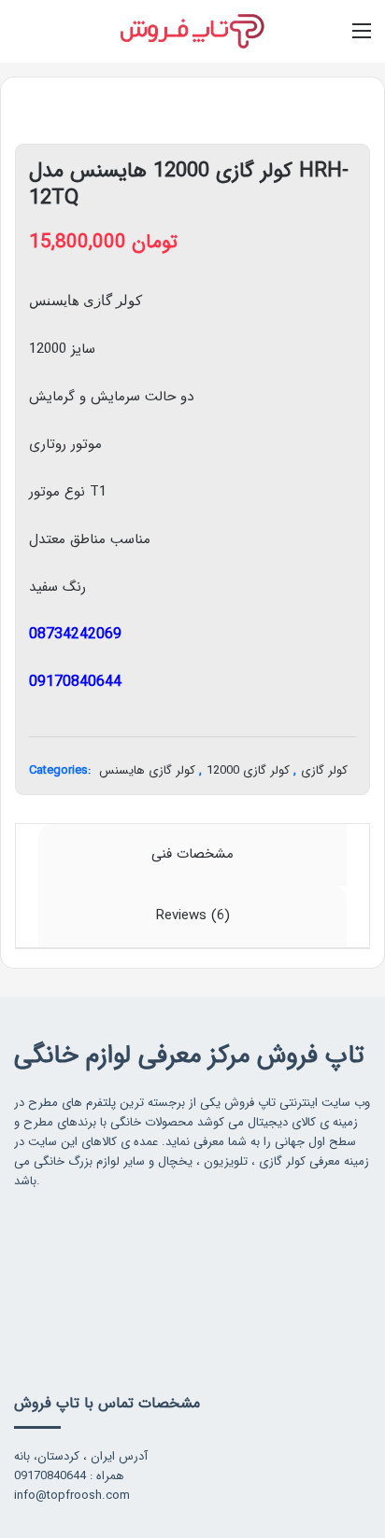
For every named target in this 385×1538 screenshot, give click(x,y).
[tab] (192, 855)
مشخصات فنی (192, 854)
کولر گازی (324, 770)
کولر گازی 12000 (248, 770)
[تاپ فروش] (192, 31)
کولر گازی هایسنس (147, 770)
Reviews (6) (193, 915)
